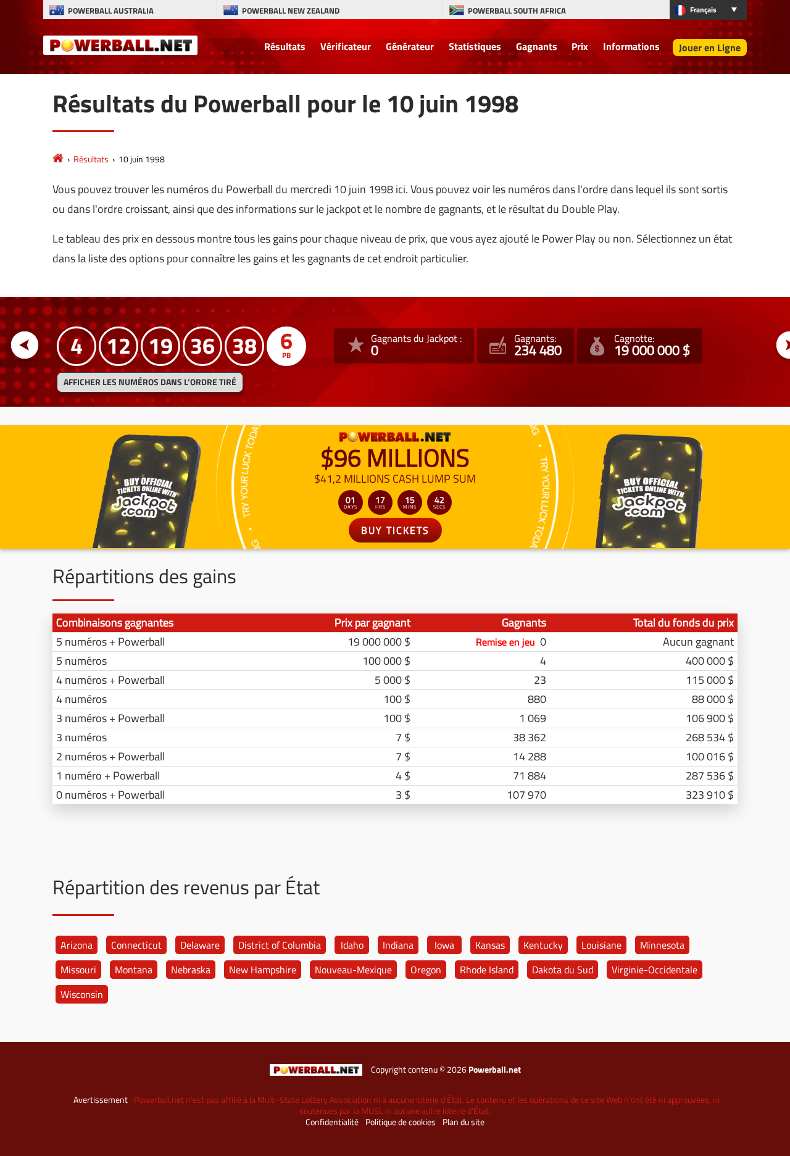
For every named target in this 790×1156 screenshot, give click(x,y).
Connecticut (136, 945)
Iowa (444, 945)
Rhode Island (487, 969)
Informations (631, 46)
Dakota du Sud (562, 969)
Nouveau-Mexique (353, 969)
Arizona (76, 945)
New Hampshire (262, 969)
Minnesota (662, 945)
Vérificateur (345, 46)
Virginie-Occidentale (654, 969)
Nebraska (190, 969)
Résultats (285, 46)
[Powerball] (58, 158)
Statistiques (475, 46)
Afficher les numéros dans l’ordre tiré (150, 382)
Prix (580, 46)
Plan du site (463, 1122)
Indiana (398, 945)
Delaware (200, 945)
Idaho (352, 945)
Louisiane (601, 945)
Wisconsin (81, 994)
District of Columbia (279, 945)
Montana (133, 969)
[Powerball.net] (120, 44)
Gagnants (536, 46)
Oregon (425, 969)
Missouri (78, 969)
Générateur (410, 46)
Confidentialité (332, 1122)
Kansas (490, 945)
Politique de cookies (400, 1122)
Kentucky (543, 945)
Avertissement (100, 1099)
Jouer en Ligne (710, 47)
